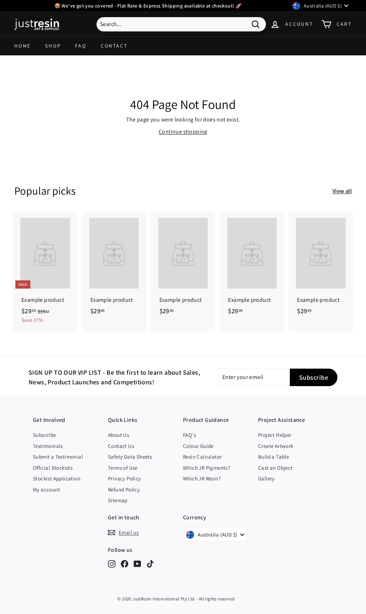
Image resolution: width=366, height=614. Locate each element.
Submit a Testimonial (58, 456)
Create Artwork (275, 446)
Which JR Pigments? (206, 467)
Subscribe (44, 434)
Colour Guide (198, 446)
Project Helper (275, 434)
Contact (114, 46)
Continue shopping (183, 131)
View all (342, 191)
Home (22, 46)
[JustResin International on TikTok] (150, 564)
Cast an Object (275, 467)
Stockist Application (56, 478)
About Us (118, 434)
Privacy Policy (124, 478)
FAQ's (189, 434)
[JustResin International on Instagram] (111, 564)
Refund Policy (124, 489)
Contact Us (121, 446)
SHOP (53, 46)
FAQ (80, 46)
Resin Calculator (202, 456)
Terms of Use (123, 467)
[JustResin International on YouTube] (137, 564)
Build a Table (273, 456)
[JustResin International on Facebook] (124, 564)
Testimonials (48, 446)
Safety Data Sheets (130, 456)
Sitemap (118, 500)
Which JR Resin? (202, 478)
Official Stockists (53, 467)
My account (46, 489)
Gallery (266, 478)
